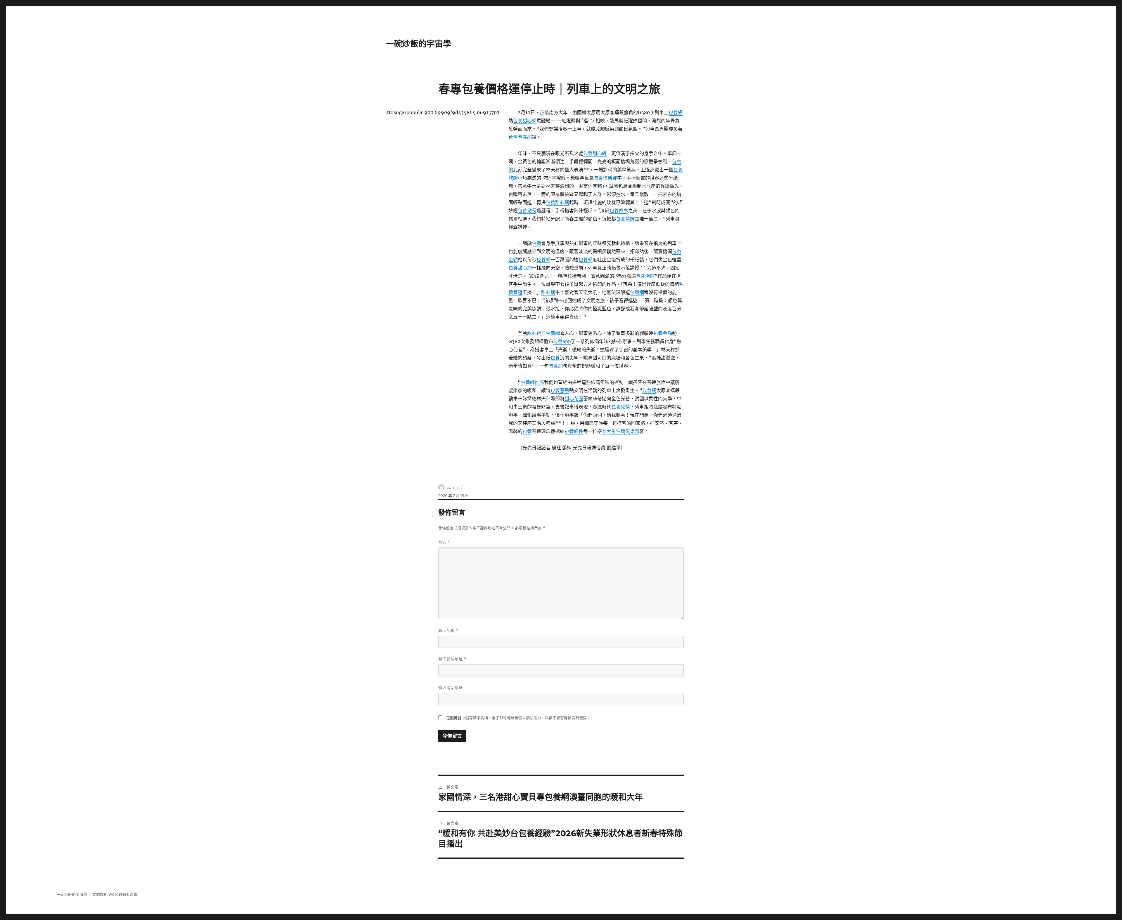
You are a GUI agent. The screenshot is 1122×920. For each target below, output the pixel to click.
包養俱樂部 (605, 178)
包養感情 (620, 407)
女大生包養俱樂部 (620, 431)
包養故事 (619, 210)
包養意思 (559, 390)
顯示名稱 (448, 630)
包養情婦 (625, 219)
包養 (536, 243)
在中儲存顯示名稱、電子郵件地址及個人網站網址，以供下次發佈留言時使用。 (518, 717)
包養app (562, 341)
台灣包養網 (520, 137)
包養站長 (527, 210)
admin (452, 487)
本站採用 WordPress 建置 (114, 894)
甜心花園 (574, 398)
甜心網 (548, 292)
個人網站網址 (450, 687)
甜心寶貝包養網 (543, 333)
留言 (444, 542)
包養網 (676, 112)
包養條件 (574, 431)
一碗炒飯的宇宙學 (418, 44)
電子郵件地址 (452, 659)
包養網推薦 (532, 382)
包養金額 (662, 333)
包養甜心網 (524, 121)
